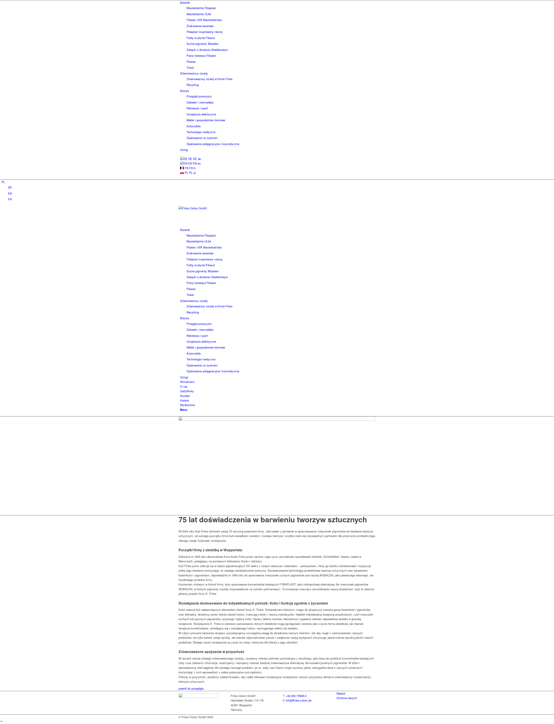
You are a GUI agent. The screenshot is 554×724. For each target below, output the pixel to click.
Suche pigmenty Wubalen (203, 44)
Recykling (193, 85)
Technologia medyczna (201, 132)
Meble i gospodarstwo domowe (206, 120)
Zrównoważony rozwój (194, 73)
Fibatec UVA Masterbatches (204, 20)
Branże (184, 91)
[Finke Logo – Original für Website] (211, 208)
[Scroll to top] (1, 721)
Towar (190, 67)
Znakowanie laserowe (200, 26)
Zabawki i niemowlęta (200, 102)
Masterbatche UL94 (199, 14)
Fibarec (191, 62)
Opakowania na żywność (202, 138)
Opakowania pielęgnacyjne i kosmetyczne (213, 144)
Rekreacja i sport (197, 108)
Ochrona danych (347, 698)
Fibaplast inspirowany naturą (204, 32)
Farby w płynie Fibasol (201, 38)
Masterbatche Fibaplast (201, 8)
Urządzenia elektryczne (201, 114)
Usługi (184, 150)
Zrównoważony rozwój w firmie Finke (209, 79)
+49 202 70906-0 (295, 696)
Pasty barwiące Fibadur (201, 55)
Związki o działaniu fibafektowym (207, 50)
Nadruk (341, 693)
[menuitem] (277, 35)
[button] (3, 182)
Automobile (194, 126)
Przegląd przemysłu (199, 96)
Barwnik (185, 2)
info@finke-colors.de (298, 700)
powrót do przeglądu (191, 688)
